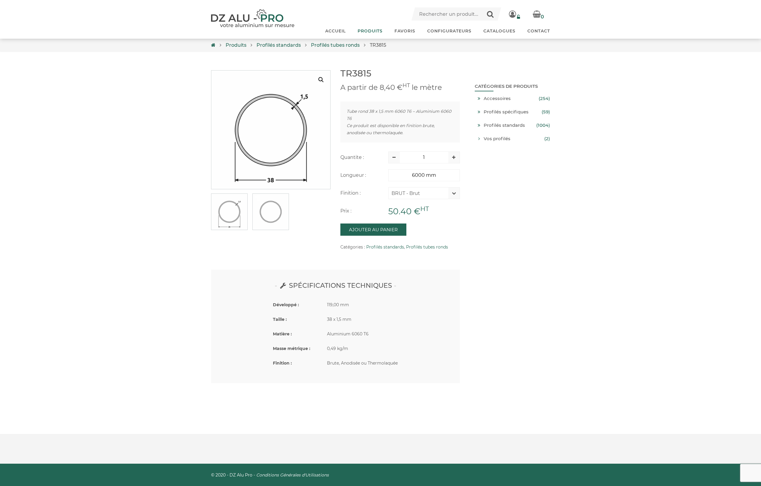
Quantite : (352, 157)
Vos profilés (497, 138)
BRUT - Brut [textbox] (405, 193)
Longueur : (353, 175)
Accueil (335, 31)
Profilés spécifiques (506, 112)
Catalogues (499, 31)
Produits (370, 31)
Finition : (350, 193)
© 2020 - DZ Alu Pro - (270, 475)
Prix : (345, 211)
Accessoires (497, 98)
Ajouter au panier (373, 229)
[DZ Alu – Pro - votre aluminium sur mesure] (252, 18)
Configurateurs (449, 31)
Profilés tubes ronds (335, 45)
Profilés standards (279, 45)
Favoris (404, 31)
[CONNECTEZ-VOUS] (515, 14)
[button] (321, 79)
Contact (538, 31)
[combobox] (419, 194)
